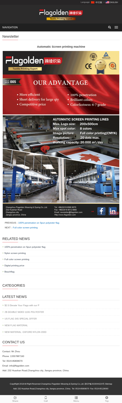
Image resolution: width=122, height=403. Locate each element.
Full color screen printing (25, 227)
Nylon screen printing (15, 253)
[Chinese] (97, 2)
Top (107, 401)
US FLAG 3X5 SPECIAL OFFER (21, 318)
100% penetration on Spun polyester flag (38, 223)
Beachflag (9, 271)
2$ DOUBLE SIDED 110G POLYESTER (24, 312)
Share (15, 401)
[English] (112, 2)
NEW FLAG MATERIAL (16, 325)
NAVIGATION (10, 27)
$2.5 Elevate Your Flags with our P (22, 305)
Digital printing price (14, 265)
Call (46, 401)
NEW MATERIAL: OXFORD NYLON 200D (25, 332)
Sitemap (108, 384)
